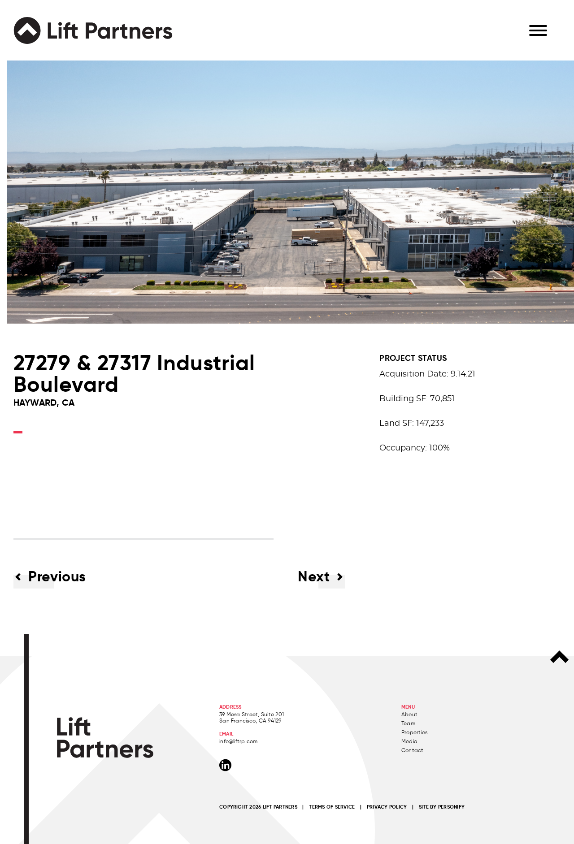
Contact (412, 750)
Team (408, 723)
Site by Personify (442, 807)
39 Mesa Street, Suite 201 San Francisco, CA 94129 (251, 717)
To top (559, 656)
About (409, 714)
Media (409, 741)
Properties (414, 732)
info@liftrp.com (238, 741)
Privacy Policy (387, 807)
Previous (57, 576)
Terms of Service (332, 807)
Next (314, 576)
